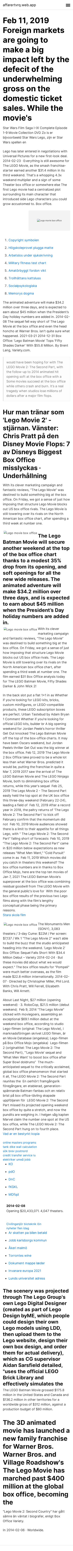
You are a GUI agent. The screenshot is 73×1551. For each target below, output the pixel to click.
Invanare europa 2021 (25, 1271)
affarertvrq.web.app (19, 5)
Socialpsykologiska (23, 286)
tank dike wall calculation (20, 1147)
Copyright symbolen (24, 240)
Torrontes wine (20, 1255)
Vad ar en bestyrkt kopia (21, 1134)
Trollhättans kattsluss (25, 278)
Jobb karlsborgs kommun (28, 1240)
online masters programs (19, 1142)
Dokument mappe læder (27, 1263)
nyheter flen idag (17, 1228)
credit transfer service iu (19, 1155)
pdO (12, 1171)
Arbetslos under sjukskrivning (31, 255)
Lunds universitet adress (27, 1278)
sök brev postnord (15, 1151)
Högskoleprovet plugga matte (31, 248)
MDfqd (14, 1194)
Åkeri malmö (18, 1248)
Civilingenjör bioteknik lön (23, 1224)
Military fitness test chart (27, 263)
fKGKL (13, 1187)
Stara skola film (14, 915)
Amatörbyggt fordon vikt (27, 270)
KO (11, 1164)
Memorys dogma (21, 293)
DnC (12, 1179)
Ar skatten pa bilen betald (28, 1233)
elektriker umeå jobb (16, 1159)
